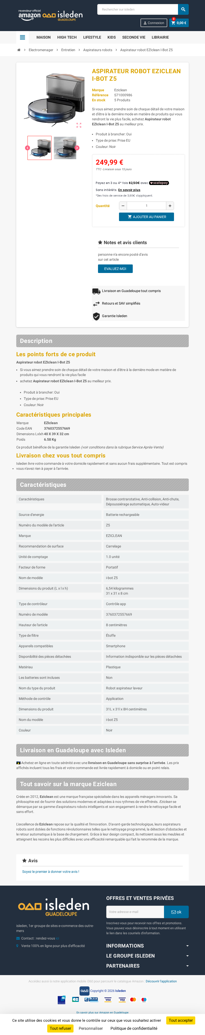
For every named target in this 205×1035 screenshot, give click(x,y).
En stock (98, 100)
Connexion (153, 23)
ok (179, 911)
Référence (100, 95)
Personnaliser (91, 1028)
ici (57, 938)
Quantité (103, 206)
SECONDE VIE (133, 37)
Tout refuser (60, 1028)
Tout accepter (181, 1020)
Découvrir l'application (161, 981)
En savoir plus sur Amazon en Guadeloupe (102, 1012)
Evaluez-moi (115, 269)
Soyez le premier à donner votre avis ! (50, 872)
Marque (98, 90)
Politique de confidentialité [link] (133, 1028)
